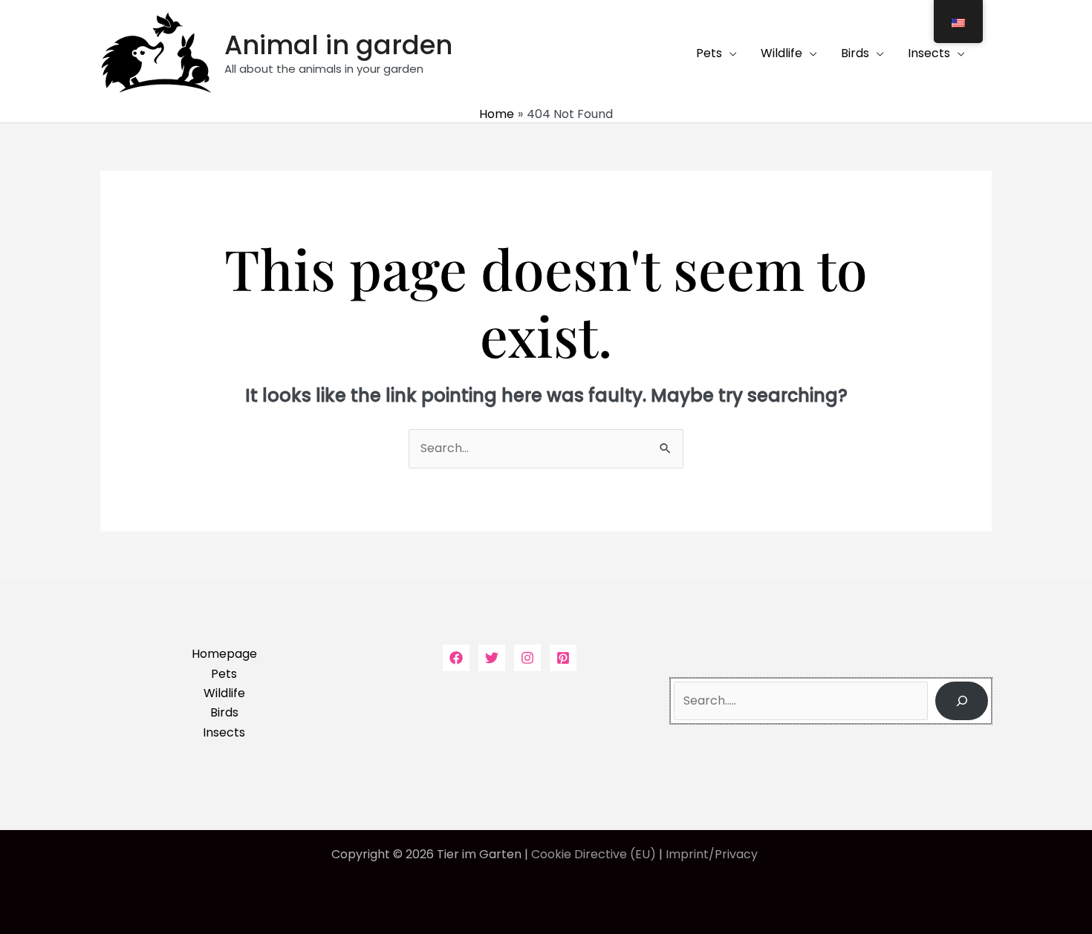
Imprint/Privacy (713, 854)
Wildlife (224, 693)
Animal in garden (338, 45)
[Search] (961, 701)
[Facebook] (456, 657)
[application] (729, 53)
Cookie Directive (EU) (593, 854)
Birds (224, 712)
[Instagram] (527, 657)
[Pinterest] (563, 657)
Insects (224, 732)
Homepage (224, 653)
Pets (224, 673)
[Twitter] (491, 657)
